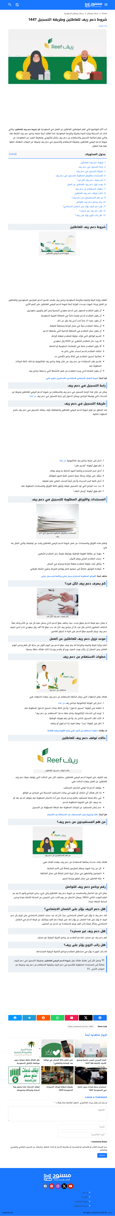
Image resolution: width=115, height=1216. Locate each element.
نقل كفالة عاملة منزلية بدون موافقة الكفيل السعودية (27, 1061)
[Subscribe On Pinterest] (51, 1186)
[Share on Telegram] (29, 1017)
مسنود (109, 1212)
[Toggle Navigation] (106, 5)
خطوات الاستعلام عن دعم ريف (90, 189)
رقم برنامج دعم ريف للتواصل (91, 202)
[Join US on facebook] (45, 1186)
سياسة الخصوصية (81, 1206)
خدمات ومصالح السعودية (74, 13)
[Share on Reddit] (43, 1017)
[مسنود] (57, 1177)
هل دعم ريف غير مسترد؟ (92, 211)
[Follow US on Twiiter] (64, 1186)
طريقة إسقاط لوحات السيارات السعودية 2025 (59, 1088)
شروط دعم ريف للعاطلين (93, 162)
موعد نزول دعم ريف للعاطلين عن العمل (86, 184)
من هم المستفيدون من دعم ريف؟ (89, 198)
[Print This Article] (15, 1017)
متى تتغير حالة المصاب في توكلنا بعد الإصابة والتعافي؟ (58, 1061)
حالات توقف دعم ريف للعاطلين (90, 193)
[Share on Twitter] (86, 1017)
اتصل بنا (85, 1197)
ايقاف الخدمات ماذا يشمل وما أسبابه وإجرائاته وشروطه (26, 1088)
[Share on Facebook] (100, 1017)
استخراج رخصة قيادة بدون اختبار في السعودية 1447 (92, 1088)
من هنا (33, 396)
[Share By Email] (71, 1017)
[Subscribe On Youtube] (70, 1186)
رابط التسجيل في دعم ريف (92, 167)
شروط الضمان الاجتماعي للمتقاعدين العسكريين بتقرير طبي (72, 378)
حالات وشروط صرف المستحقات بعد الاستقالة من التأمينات (72, 814)
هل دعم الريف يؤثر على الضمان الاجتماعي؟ (84, 206)
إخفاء (13, 154)
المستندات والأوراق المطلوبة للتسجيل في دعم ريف (81, 176)
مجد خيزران (103, 25)
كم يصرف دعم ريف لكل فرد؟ (91, 180)
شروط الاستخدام (81, 1201)
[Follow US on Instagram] (58, 1186)
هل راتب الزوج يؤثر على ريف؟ (90, 215)
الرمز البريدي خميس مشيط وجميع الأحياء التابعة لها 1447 (91, 1061)
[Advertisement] (57, 106)
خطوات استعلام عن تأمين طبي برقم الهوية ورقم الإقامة (72, 730)
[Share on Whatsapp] (57, 1017)
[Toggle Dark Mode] (17, 5)
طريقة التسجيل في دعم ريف (91, 171)
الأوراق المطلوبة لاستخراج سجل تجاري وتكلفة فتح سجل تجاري (68, 576)
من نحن (85, 1192)
